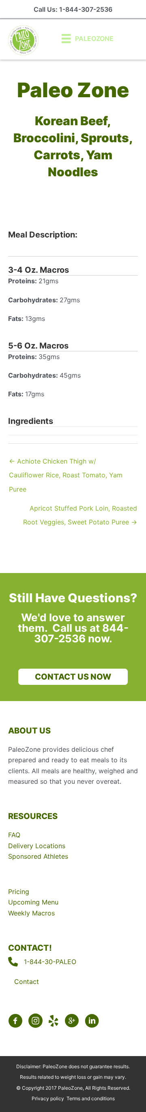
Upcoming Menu (33, 902)
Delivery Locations (36, 846)
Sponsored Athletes (38, 856)
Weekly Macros (31, 913)
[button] (73, 677)
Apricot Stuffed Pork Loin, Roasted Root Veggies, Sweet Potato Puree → (80, 510)
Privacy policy (48, 1098)
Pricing (18, 891)
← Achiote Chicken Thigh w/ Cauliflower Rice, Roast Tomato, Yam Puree (65, 463)
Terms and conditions (91, 1098)
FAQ (14, 835)
